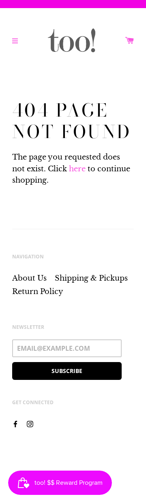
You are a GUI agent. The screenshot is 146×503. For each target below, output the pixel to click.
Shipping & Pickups (91, 278)
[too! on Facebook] (15, 423)
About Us (29, 278)
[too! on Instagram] (30, 423)
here (77, 168)
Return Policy (37, 291)
